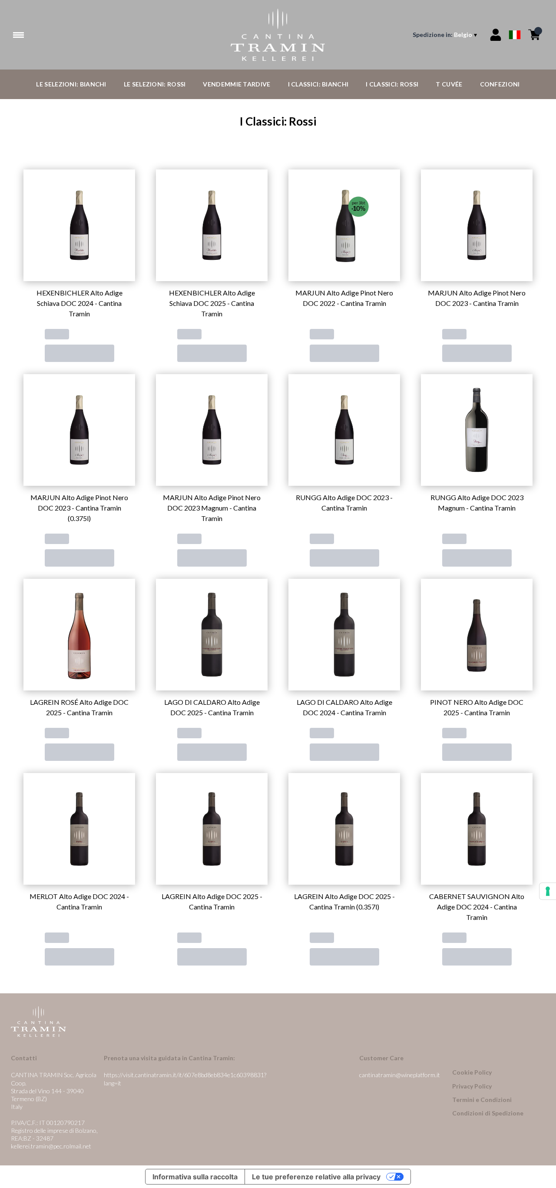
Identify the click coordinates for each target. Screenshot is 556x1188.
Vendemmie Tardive (236, 84)
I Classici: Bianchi (318, 84)
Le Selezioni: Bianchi (71, 84)
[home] (278, 35)
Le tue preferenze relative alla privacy (316, 1176)
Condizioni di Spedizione (487, 1113)
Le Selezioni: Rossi (155, 84)
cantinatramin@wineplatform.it (399, 1074)
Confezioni (500, 84)
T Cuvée (449, 84)
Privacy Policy (472, 1086)
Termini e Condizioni (482, 1099)
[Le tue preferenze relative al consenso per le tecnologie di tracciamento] (547, 891)
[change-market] (445, 35)
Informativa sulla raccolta (195, 1176)
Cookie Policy (472, 1072)
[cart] (534, 35)
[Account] (496, 35)
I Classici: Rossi (392, 84)
